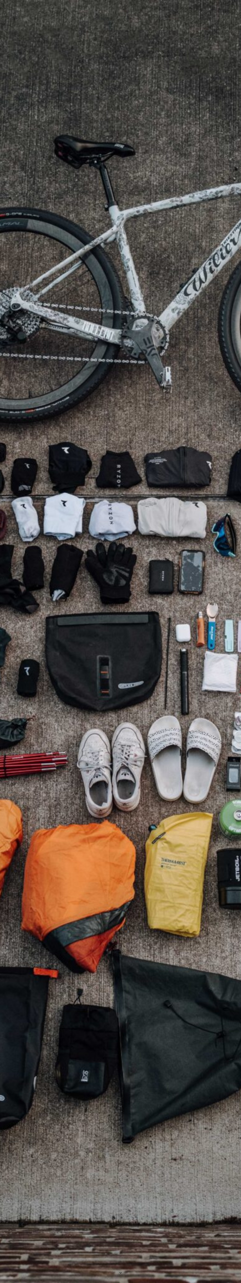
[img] (120, 641)
